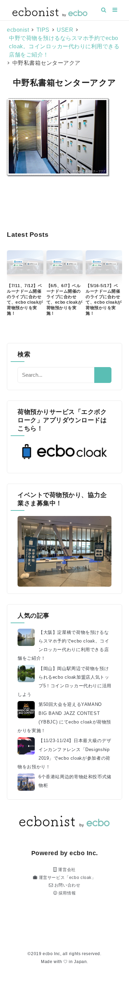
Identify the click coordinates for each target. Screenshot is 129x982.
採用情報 (66, 893)
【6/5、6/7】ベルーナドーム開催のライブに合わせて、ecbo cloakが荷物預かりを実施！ (64, 299)
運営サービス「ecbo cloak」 (66, 877)
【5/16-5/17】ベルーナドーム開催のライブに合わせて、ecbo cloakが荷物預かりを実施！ (104, 299)
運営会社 (66, 869)
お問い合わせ (66, 885)
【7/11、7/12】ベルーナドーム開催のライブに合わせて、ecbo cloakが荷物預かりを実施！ (25, 299)
